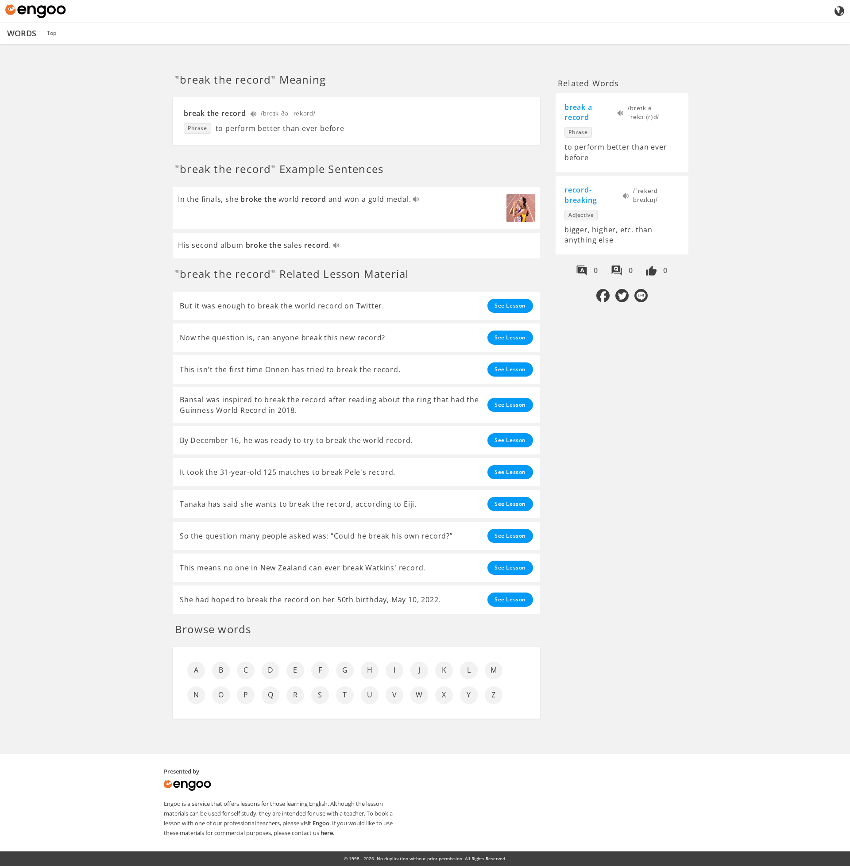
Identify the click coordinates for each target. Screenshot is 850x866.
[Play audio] (254, 115)
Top (51, 33)
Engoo (321, 823)
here (327, 833)
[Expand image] (520, 208)
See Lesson (510, 305)
